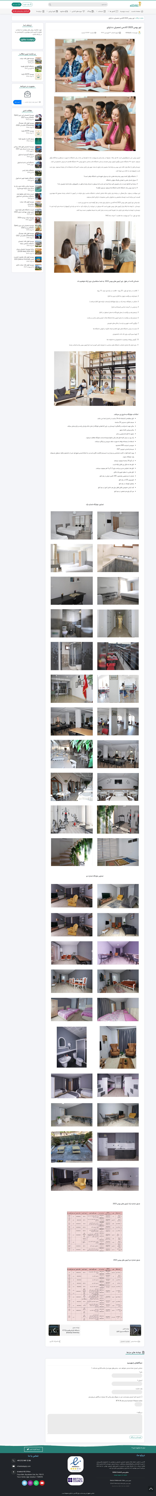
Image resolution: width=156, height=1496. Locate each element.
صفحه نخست (135, 11)
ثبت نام (17, 102)
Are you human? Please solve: (131, 1401)
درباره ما (38, 11)
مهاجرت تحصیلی (125, 1342)
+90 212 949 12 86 (24, 1461)
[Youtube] (42, 1483)
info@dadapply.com (24, 1466)
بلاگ (137, 18)
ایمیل (139, 1380)
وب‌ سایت (139, 1388)
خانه (141, 18)
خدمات (100, 11)
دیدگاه (139, 1412)
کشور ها (112, 11)
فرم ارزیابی (51, 11)
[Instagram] (30, 1483)
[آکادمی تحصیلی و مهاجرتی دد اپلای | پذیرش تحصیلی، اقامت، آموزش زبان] (135, 4)
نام (140, 1372)
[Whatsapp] (36, 1483)
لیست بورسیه (124, 11)
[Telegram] (24, 1483)
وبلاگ (89, 11)
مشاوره (62, 11)
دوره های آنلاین (76, 11)
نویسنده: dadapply (131, 33)
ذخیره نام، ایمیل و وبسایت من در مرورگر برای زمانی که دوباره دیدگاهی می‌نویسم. (114, 1397)
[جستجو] (50, 4)
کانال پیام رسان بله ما (20, 11)
